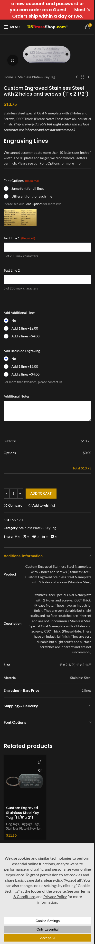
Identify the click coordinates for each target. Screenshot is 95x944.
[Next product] (88, 77)
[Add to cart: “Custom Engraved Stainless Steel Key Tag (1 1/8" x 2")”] (39, 761)
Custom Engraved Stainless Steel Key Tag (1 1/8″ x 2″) (22, 812)
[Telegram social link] (54, 536)
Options (10, 453)
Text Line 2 (12, 270)
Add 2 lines (25, 336)
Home (8, 77)
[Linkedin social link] (44, 536)
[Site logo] (47, 26)
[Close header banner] (89, 10)
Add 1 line (24, 328)
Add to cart (41, 493)
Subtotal (10, 441)
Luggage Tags (29, 824)
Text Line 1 (19, 238)
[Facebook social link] (17, 536)
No (13, 320)
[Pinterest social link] (35, 536)
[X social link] (26, 536)
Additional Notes (16, 396)
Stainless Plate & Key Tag (36, 77)
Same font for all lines (27, 188)
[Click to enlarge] (12, 60)
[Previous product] (77, 77)
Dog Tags (12, 824)
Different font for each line (31, 196)
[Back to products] (83, 77)
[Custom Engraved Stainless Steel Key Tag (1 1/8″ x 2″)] (25, 779)
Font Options (50, 163)
